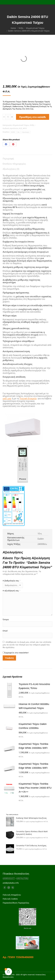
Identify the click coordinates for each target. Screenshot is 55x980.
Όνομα (6, 619)
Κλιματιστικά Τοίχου (21, 125)
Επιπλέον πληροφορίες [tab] (14, 163)
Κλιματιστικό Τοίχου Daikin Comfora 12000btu (33, 726)
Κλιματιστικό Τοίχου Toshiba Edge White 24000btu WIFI (33, 746)
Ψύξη (32, 125)
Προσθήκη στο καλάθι (32, 117)
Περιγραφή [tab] (8, 158)
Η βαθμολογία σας (12, 580)
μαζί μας (7, 398)
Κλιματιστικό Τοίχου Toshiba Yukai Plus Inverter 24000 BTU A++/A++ (35, 787)
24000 (13, 132)
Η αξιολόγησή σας (11, 590)
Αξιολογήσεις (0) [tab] (11, 168)
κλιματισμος (25, 132)
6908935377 (9, 878)
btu (18, 132)
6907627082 (22, 878)
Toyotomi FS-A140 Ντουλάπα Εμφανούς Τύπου (34, 686)
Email (5, 630)
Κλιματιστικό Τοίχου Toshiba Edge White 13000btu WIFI (33, 766)
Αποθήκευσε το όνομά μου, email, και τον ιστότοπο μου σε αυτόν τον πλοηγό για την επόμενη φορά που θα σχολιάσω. (27, 645)
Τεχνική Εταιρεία (28, 398)
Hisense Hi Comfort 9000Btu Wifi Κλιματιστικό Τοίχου (34, 706)
